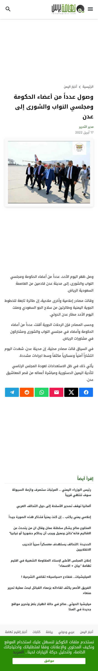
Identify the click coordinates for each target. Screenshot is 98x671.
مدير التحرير (86, 127)
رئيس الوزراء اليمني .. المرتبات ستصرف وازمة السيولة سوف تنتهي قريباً (51, 492)
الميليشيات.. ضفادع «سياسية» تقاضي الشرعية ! (56, 577)
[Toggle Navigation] (91, 9)
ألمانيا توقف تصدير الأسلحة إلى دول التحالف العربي (53, 506)
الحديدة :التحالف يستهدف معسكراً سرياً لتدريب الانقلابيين (56, 546)
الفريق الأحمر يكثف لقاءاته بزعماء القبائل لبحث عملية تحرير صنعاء (49, 590)
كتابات (36, 632)
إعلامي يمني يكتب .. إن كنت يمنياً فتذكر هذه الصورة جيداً (50, 517)
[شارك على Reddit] (27, 392)
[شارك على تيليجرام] (12, 392)
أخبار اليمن (70, 87)
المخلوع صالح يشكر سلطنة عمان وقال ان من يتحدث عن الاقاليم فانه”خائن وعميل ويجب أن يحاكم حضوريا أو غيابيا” (50, 530)
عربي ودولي (66, 632)
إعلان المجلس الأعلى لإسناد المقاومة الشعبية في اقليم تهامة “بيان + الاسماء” (51, 563)
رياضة (49, 632)
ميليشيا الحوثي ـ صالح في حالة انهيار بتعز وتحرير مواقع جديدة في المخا (51, 606)
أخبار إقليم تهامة (16, 632)
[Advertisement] (49, 51)
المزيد (18, 652)
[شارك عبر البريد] (56, 392)
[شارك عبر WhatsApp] (41, 392)
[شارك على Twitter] (71, 392)
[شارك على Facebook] (86, 392)
